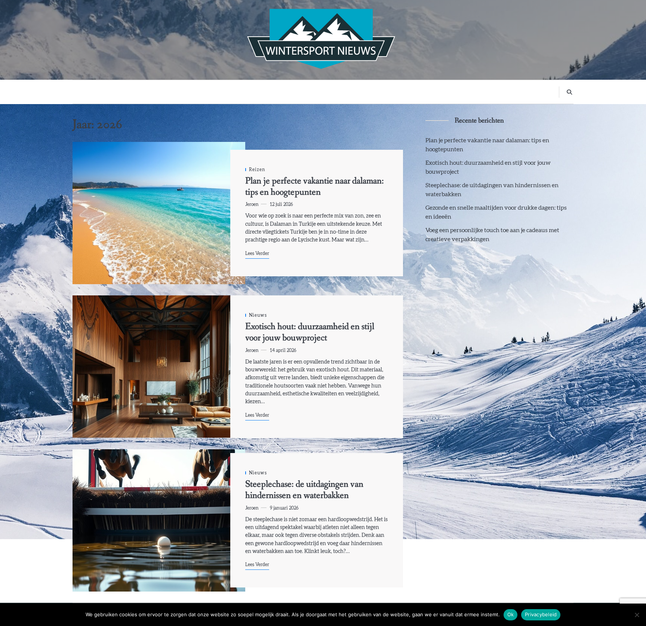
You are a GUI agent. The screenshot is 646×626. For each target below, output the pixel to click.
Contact (423, 91)
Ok (510, 614)
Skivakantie (214, 91)
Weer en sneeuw (326, 91)
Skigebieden (254, 91)
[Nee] (636, 615)
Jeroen (252, 204)
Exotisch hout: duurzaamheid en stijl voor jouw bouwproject (309, 332)
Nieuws (393, 91)
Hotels (365, 91)
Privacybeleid (541, 614)
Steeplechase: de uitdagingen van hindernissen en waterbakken (304, 490)
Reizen (287, 91)
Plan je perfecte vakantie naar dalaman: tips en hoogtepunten (314, 186)
